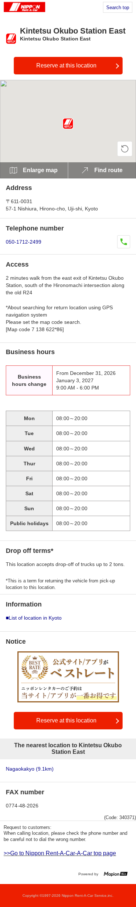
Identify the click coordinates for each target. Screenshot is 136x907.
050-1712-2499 (23, 242)
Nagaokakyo (30, 769)
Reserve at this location (66, 65)
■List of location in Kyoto (34, 618)
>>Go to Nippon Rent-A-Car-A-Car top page (60, 853)
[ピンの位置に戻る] (125, 149)
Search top (117, 7)
